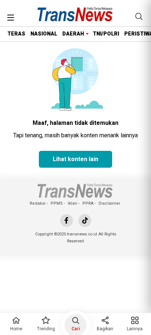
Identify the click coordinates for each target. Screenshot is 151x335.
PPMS (57, 203)
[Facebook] (66, 220)
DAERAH (73, 34)
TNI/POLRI (106, 34)
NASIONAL (43, 34)
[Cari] (139, 16)
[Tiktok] (84, 220)
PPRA (87, 203)
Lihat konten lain (75, 159)
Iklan (72, 203)
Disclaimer (109, 203)
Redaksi (37, 203)
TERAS (16, 34)
